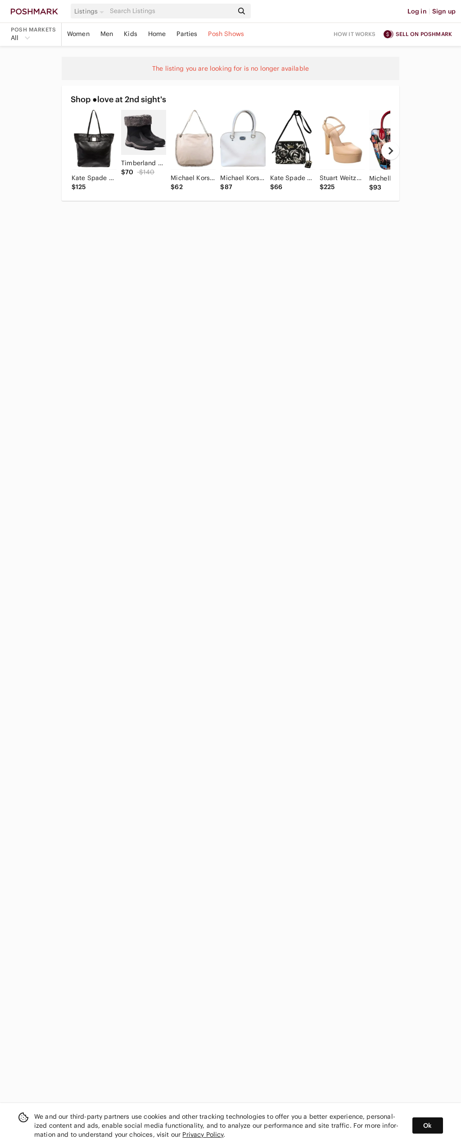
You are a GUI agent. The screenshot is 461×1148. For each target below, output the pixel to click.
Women (78, 34)
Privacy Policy (202, 1134)
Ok (427, 1125)
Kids (130, 34)
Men (106, 34)
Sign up (444, 11)
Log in (417, 11)
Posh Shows (226, 34)
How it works (355, 34)
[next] (390, 151)
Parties (186, 34)
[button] (90, 11)
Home (157, 34)
